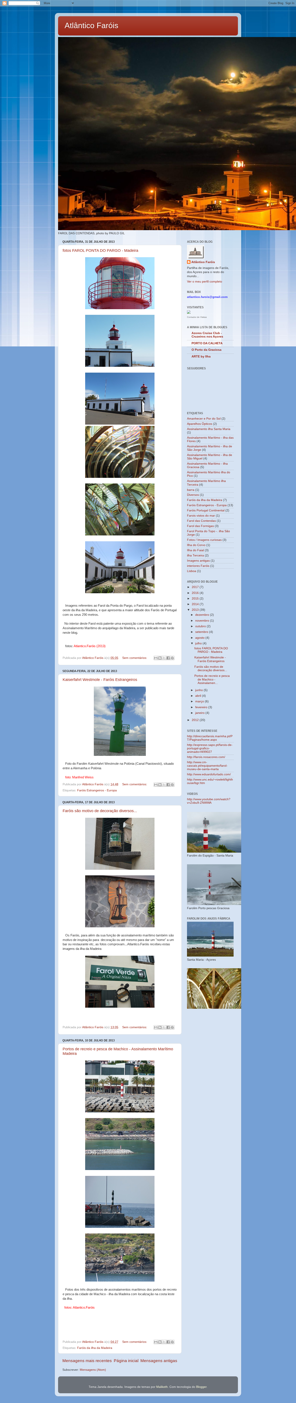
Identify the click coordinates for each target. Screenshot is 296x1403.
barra (190, 489)
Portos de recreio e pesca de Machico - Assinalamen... (212, 679)
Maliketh (162, 1386)
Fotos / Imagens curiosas (204, 539)
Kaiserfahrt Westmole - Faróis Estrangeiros (100, 679)
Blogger (201, 1386)
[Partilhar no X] (164, 658)
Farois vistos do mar (201, 515)
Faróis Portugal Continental (205, 510)
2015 (196, 598)
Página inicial (126, 1360)
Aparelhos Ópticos (199, 423)
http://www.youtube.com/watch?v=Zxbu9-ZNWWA (208, 801)
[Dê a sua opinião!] (160, 658)
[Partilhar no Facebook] (168, 658)
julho (199, 643)
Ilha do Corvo (196, 545)
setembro (202, 632)
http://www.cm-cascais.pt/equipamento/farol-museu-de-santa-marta (207, 766)
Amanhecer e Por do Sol (204, 418)
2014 (196, 604)
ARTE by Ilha (201, 356)
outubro (201, 626)
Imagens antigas (198, 560)
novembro (202, 620)
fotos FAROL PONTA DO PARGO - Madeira (100, 250)
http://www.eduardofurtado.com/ (209, 774)
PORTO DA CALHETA (207, 343)
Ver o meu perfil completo (204, 281)
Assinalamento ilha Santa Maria (208, 429)
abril (198, 695)
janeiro (200, 712)
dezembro (202, 614)
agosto (200, 637)
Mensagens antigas (158, 1360)
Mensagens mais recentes (87, 1360)
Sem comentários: (135, 657)
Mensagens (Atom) (93, 1369)
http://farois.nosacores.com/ (206, 757)
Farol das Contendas (201, 520)
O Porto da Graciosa (206, 349)
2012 (196, 720)
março (200, 701)
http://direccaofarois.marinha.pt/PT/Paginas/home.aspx (210, 738)
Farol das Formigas (200, 526)
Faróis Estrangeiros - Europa (97, 790)
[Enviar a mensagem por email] (156, 658)
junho (199, 690)
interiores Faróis (198, 565)
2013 (196, 609)
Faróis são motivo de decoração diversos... (100, 811)
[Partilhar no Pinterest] (172, 658)
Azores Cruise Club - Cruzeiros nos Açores (207, 334)
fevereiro (201, 707)
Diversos (193, 494)
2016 (196, 593)
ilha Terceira (195, 555)
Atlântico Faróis (91, 25)
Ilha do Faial (195, 550)
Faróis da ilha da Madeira (94, 1348)
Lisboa (191, 571)
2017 (196, 587)
